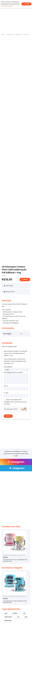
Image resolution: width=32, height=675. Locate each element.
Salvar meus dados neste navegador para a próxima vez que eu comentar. (15, 402)
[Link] (16, 462)
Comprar (25, 279)
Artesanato (10, 34)
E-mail (6, 393)
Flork (21, 334)
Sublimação (18, 34)
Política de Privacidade (7, 6)
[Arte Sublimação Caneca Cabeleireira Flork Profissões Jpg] (16, 546)
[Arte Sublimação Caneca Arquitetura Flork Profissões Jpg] (16, 587)
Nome (6, 386)
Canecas (26, 34)
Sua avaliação (8, 367)
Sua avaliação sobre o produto (13, 372)
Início (3, 34)
